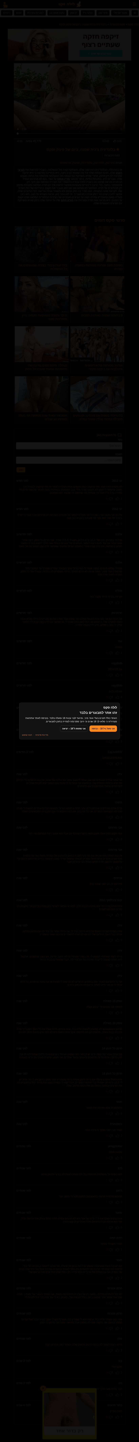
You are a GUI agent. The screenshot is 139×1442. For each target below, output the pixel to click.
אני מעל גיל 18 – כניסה (103, 728)
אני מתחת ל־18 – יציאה (74, 728)
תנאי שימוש (27, 735)
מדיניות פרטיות (41, 735)
